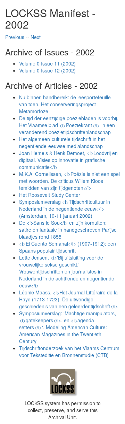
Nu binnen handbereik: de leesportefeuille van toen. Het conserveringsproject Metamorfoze (65, 104)
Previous (14, 36)
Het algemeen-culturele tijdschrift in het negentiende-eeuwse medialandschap (62, 142)
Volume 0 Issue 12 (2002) (47, 70)
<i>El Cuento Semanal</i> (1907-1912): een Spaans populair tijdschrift (67, 247)
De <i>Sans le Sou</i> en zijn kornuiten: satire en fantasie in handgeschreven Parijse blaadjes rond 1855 (68, 229)
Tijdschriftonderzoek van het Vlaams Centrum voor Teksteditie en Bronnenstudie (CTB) (69, 352)
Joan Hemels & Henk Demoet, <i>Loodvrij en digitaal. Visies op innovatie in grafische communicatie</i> (68, 159)
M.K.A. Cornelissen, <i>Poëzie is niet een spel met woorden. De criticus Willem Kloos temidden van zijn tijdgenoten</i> (69, 180)
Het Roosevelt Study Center (49, 194)
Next (36, 36)
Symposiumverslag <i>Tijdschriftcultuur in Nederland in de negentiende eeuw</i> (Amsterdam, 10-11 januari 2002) (64, 208)
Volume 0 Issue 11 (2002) (47, 63)
